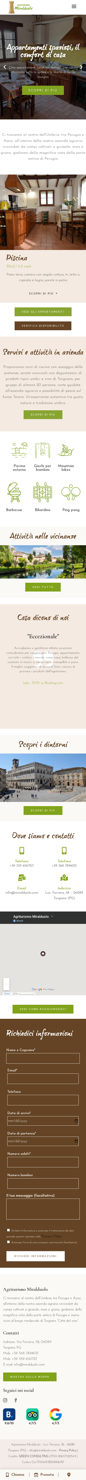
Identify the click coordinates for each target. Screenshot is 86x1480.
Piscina (16, 258)
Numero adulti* (19, 1154)
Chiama (17, 1475)
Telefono (14, 1092)
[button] (4, 67)
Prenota (47, 1475)
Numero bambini (20, 1175)
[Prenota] (36, 1475)
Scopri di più (43, 90)
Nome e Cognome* (20, 1050)
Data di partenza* (21, 1133)
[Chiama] (7, 1475)
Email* (12, 1070)
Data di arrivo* (19, 1113)
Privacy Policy (52, 1236)
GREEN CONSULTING (33, 1456)
